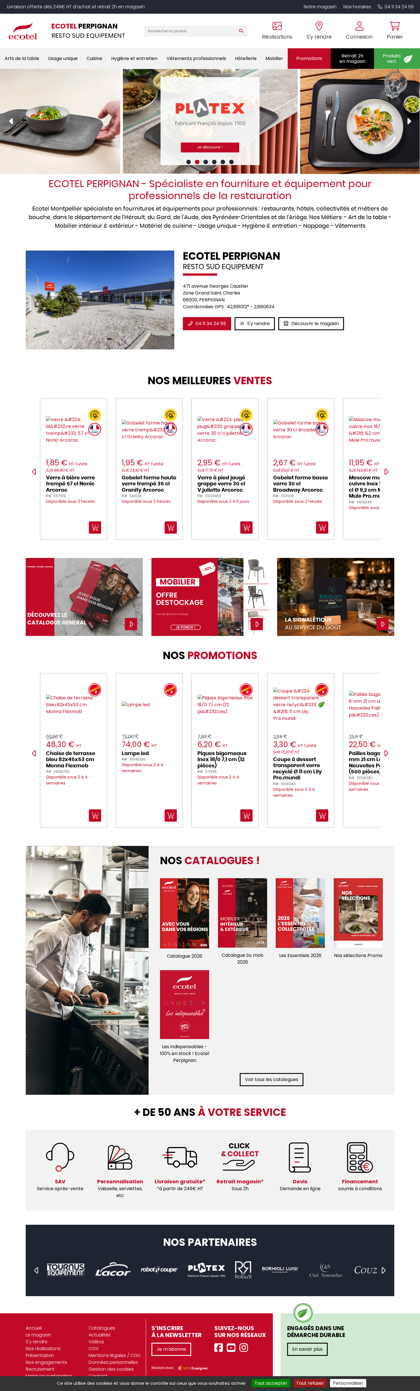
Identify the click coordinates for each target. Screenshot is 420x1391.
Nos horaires (357, 6)
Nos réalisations (43, 1348)
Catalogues (102, 1328)
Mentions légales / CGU (114, 1355)
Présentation (40, 1355)
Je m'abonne (171, 1349)
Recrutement (40, 1369)
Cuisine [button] (94, 58)
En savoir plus (307, 1349)
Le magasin (38, 1335)
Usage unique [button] (63, 58)
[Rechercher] (242, 31)
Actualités (100, 1335)
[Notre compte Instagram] (245, 1348)
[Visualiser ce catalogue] (184, 913)
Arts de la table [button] (22, 58)
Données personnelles (113, 1362)
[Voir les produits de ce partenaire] (65, 1270)
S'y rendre (258, 323)
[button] (188, 162)
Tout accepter (271, 1383)
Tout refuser (310, 1383)
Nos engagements (46, 1362)
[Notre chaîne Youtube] (232, 1348)
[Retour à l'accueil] (26, 31)
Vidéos (96, 1341)
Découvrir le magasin (315, 323)
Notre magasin (320, 6)
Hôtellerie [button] (246, 58)
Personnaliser (348, 1383)
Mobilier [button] (274, 58)
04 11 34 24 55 (399, 6)
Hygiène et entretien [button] (134, 58)
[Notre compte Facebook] (220, 1348)
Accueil (34, 1328)
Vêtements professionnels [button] (196, 58)
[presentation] (11, 121)
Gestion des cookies (111, 1369)
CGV (94, 1348)
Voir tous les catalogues (271, 1079)
